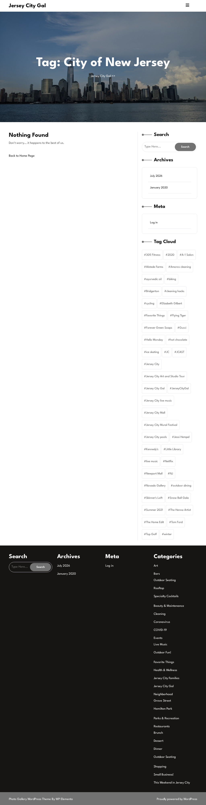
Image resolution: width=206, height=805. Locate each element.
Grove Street (162, 700)
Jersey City (152, 364)
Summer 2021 (154, 510)
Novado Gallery (156, 485)
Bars (157, 573)
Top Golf (151, 534)
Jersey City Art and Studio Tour (165, 376)
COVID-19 (160, 630)
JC (167, 352)
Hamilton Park (163, 708)
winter (168, 534)
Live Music (160, 644)
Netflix (169, 461)
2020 (171, 254)
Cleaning (160, 614)
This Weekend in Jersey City (172, 782)
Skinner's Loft (154, 497)
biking (172, 279)
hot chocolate (178, 339)
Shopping (160, 766)
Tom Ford (177, 522)
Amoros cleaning (180, 267)
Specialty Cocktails (166, 596)
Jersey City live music (159, 400)
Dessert (158, 741)
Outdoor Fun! (162, 652)
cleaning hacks (175, 291)
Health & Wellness (165, 670)
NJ (171, 473)
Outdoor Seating (165, 580)
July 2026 (156, 176)
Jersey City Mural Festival (161, 425)
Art (156, 565)
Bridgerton (152, 291)
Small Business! (164, 774)
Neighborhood (163, 694)
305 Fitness (153, 254)
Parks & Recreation (166, 718)
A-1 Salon (188, 254)
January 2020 (159, 187)
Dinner (158, 749)
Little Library (173, 449)
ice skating (152, 352)
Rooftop (159, 588)
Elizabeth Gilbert (172, 303)
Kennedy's (152, 449)
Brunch (158, 733)
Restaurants (162, 726)
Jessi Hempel (182, 437)
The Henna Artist (180, 510)
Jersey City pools (156, 437)
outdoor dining (182, 485)
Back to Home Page (22, 155)
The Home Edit (155, 522)
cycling (150, 303)
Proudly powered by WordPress (177, 799)
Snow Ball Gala (179, 497)
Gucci (182, 327)
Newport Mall (154, 473)
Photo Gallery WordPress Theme (30, 799)
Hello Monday (154, 339)
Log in (154, 222)
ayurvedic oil (154, 279)
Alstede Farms (154, 267)
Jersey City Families (166, 678)
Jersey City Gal (27, 5)
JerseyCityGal (180, 388)
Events (158, 638)
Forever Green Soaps (159, 327)
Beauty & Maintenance (169, 606)
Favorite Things (155, 315)
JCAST (180, 352)
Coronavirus (162, 622)
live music (152, 461)
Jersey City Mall (155, 412)
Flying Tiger (179, 315)
